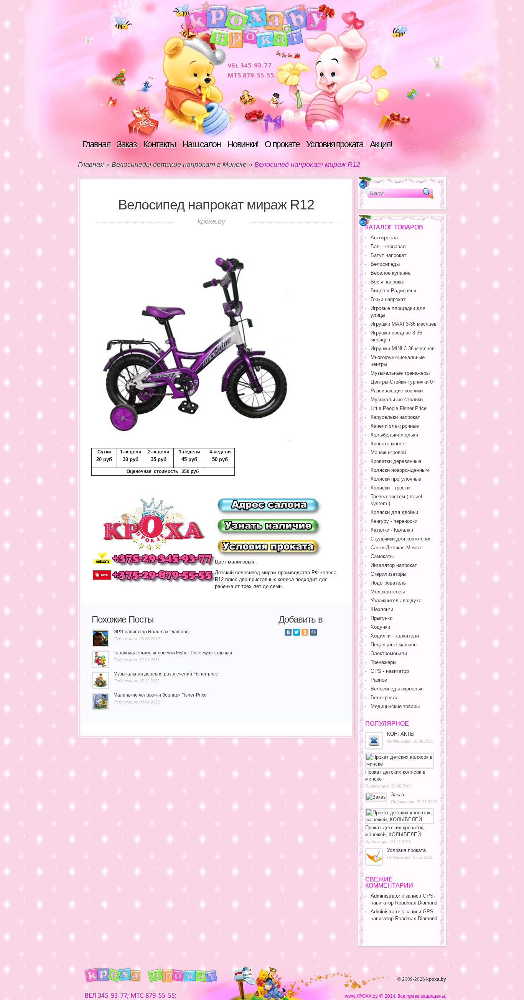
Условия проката (334, 144)
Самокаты (382, 556)
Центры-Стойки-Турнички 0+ (403, 382)
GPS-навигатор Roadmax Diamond (151, 631)
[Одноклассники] (305, 632)
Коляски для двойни (394, 512)
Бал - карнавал (388, 246)
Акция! (381, 144)
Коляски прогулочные (396, 479)
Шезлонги (382, 609)
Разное (379, 680)
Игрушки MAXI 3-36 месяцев (404, 324)
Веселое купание (390, 273)
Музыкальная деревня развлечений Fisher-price (166, 674)
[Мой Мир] (313, 632)
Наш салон (201, 144)
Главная (96, 144)
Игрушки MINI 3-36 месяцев (403, 348)
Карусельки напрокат (395, 417)
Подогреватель (388, 583)
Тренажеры (383, 662)
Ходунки (380, 627)
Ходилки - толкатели (395, 636)
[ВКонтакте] (288, 632)
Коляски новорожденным (400, 470)
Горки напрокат (388, 299)
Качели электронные (395, 426)
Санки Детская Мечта (396, 547)
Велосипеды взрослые (397, 689)
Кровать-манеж (388, 443)
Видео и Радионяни (393, 290)
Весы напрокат (388, 282)
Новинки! (242, 144)
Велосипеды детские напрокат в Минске (179, 164)
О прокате (282, 144)
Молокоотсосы (388, 592)
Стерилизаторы (388, 574)
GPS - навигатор (390, 671)
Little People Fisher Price (399, 408)
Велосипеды (385, 264)
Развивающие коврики (397, 391)
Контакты (159, 144)
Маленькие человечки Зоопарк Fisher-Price (160, 695)
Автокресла (384, 238)
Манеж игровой (388, 452)
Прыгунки (381, 618)
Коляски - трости (390, 488)
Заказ (127, 144)
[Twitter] (296, 632)
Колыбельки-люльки (394, 435)
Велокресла (385, 697)
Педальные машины (394, 644)
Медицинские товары (395, 706)
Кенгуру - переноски (394, 521)
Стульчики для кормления (401, 539)
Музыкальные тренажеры (400, 373)
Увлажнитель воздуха (396, 600)
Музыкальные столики (397, 399)
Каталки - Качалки (392, 530)
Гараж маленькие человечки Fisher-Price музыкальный (173, 653)
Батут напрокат (388, 255)
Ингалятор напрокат (394, 565)
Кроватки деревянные (396, 461)
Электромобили (389, 653)
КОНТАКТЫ (401, 734)
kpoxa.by (436, 979)
